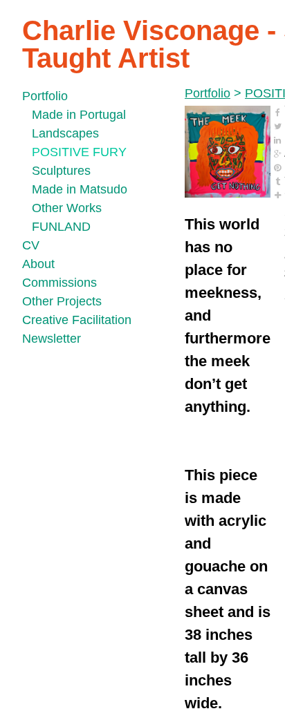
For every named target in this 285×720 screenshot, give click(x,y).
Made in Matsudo (79, 189)
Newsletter (51, 338)
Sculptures (61, 171)
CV (30, 245)
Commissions (59, 283)
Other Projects (62, 301)
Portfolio (45, 96)
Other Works (67, 208)
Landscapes (65, 133)
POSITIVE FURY (79, 152)
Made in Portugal (79, 115)
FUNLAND (61, 227)
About (38, 264)
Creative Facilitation (76, 320)
